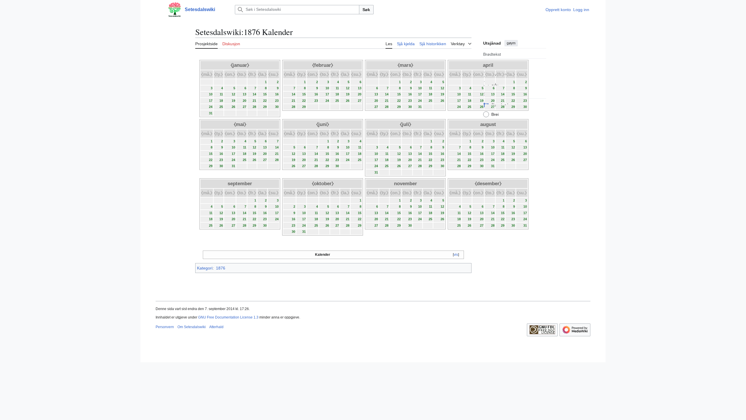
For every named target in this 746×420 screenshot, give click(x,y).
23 (277, 100)
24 (210, 106)
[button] (158, 9)
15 (265, 94)
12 (233, 94)
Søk (366, 9)
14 (254, 94)
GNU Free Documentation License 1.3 (228, 317)
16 (277, 94)
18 (221, 100)
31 (210, 113)
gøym (511, 43)
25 (221, 106)
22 (265, 100)
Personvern (165, 327)
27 (244, 106)
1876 (220, 268)
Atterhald (216, 327)
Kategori (204, 268)
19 (233, 100)
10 (210, 94)
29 (265, 106)
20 (244, 100)
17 (210, 100)
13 (244, 94)
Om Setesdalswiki (191, 327)
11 (221, 94)
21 (254, 100)
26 (233, 106)
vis (456, 255)
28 (254, 106)
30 (277, 106)
